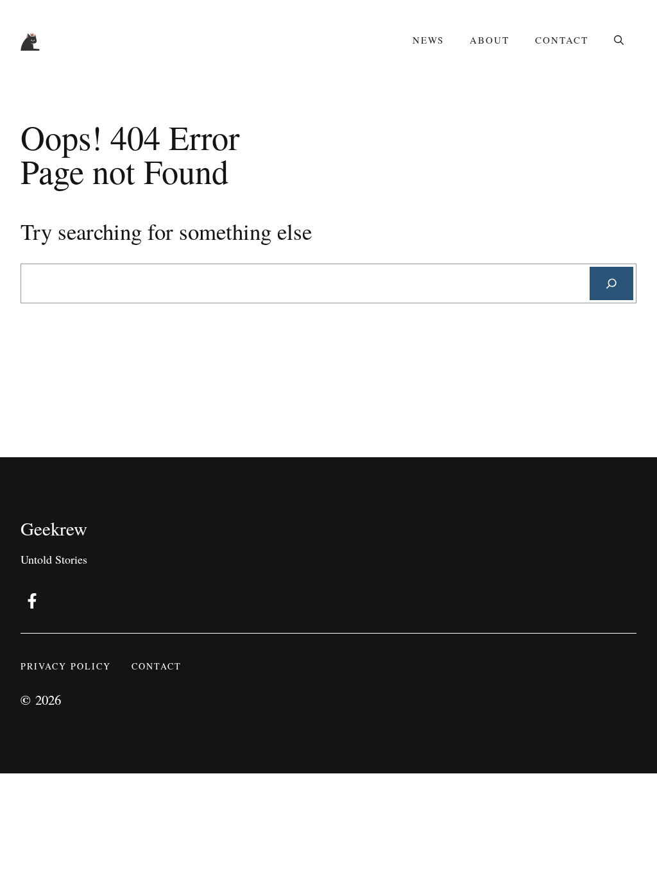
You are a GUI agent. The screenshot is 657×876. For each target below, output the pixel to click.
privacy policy (66, 666)
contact (157, 666)
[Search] (611, 283)
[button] (618, 40)
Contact (561, 39)
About (489, 39)
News (428, 39)
